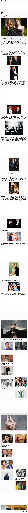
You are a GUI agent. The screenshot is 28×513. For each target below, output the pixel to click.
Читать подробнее (16, 511)
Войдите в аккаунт (6, 315)
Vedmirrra (4, 313)
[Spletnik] (3, 1)
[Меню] (26, 1)
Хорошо (25, 511)
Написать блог (23, 38)
